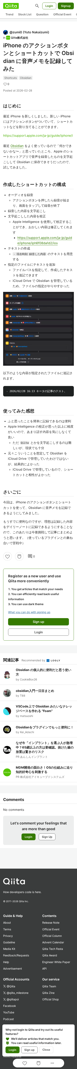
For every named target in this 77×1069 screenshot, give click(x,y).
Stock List (24, 14)
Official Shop (50, 999)
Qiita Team (49, 986)
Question (42, 14)
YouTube (8, 1012)
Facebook (9, 1005)
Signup (66, 5)
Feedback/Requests (16, 955)
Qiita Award (49, 955)
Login (49, 5)
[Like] (7, 556)
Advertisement (12, 968)
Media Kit (9, 948)
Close (46, 1049)
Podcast (8, 1019)
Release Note (50, 922)
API (44, 968)
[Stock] (19, 556)
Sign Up (47, 836)
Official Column (52, 935)
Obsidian (25, 77)
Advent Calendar (53, 942)
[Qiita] (11, 6)
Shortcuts (10, 77)
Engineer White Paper (56, 962)
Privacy (8, 935)
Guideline (9, 942)
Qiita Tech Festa (52, 948)
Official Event (62, 14)
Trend (9, 14)
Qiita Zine (48, 992)
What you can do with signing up (29, 612)
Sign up (29, 1049)
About (7, 922)
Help (6, 962)
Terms (7, 929)
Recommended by (34, 660)
